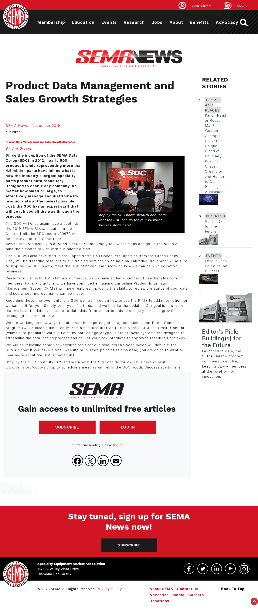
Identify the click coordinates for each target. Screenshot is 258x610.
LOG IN (128, 427)
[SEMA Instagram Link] (244, 568)
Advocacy (227, 22)
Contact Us (187, 589)
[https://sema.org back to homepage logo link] (247, 22)
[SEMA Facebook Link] (189, 568)
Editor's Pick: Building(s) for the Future (222, 338)
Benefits (199, 22)
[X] (90, 460)
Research (134, 22)
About (176, 22)
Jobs (157, 22)
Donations (159, 601)
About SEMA (161, 589)
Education (83, 22)
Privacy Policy (109, 589)
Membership (51, 22)
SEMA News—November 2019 (33, 126)
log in (118, 445)
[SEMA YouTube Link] (230, 568)
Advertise (159, 595)
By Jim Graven (19, 148)
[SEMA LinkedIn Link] (216, 568)
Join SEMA (202, 5)
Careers (196, 595)
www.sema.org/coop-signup (30, 367)
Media (179, 595)
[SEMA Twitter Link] (202, 568)
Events (109, 22)
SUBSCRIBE (67, 427)
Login (242, 5)
